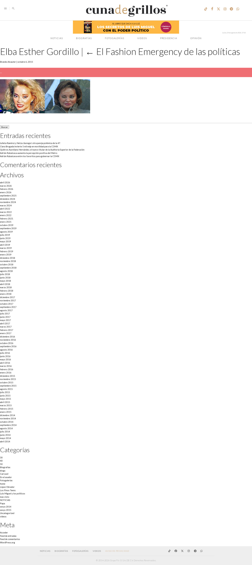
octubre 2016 (6, 343)
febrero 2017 (6, 330)
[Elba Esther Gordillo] (45, 112)
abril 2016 (5, 362)
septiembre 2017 (8, 307)
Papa (2, 503)
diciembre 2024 (7, 199)
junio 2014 (5, 435)
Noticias (57, 38)
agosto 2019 (6, 231)
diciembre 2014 (7, 415)
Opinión (196, 38)
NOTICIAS (5, 500)
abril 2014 (5, 441)
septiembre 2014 (8, 425)
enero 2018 (5, 294)
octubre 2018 (6, 264)
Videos (142, 38)
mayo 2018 (5, 280)
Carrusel (4, 473)
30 (1, 457)
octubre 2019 (6, 225)
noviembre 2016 (8, 339)
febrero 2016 (6, 369)
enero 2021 (5, 221)
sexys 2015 (5, 510)
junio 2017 (5, 317)
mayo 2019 (5, 241)
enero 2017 (5, 333)
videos (3, 516)
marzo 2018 (6, 287)
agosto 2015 (6, 389)
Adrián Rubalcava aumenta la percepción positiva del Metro (28, 153)
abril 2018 (5, 284)
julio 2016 (5, 353)
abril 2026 (5, 182)
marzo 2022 (6, 212)
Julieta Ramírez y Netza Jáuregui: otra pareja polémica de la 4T (30, 143)
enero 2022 (5, 215)
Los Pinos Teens (8, 490)
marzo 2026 (6, 185)
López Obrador (7, 487)
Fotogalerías (114, 38)
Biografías (84, 38)
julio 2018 (5, 274)
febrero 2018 (6, 290)
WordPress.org (7, 542)
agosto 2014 (6, 428)
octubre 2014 (6, 421)
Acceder (4, 532)
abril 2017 (5, 323)
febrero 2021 (6, 218)
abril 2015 (5, 402)
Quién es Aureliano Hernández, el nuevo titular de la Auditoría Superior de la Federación (42, 149)
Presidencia (168, 38)
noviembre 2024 (8, 202)
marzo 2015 (6, 405)
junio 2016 (5, 356)
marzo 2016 (6, 366)
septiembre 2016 (8, 346)
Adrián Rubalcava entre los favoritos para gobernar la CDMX (29, 156)
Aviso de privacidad (117, 551)
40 (1, 460)
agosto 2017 (6, 310)
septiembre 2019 (8, 228)
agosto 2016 (6, 349)
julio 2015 (5, 392)
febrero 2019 (6, 251)
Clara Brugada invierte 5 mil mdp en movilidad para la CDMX (29, 146)
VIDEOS (97, 551)
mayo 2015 (5, 398)
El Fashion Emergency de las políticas (162, 51)
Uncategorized (7, 513)
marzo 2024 (6, 205)
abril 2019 (5, 244)
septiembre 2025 (8, 195)
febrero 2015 (6, 408)
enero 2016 (5, 372)
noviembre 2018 (8, 261)
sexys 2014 (5, 506)
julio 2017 (5, 313)
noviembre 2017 (8, 300)
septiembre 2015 (8, 385)
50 (1, 464)
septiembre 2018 (8, 267)
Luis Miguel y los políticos (12, 493)
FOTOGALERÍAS (80, 551)
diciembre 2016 (7, 336)
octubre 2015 (6, 382)
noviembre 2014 (8, 418)
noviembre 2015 (8, 379)
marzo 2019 (6, 248)
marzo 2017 (6, 326)
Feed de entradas (8, 536)
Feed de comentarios (10, 539)
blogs (2, 470)
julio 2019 (5, 235)
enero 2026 (5, 192)
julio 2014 (5, 431)
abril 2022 (5, 208)
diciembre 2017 (7, 297)
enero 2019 (5, 254)
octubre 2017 (6, 303)
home (2, 483)
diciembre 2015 (7, 376)
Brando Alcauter (8, 61)
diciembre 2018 (7, 258)
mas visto (4, 497)
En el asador (6, 477)
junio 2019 (5, 238)
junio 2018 (5, 277)
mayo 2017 (5, 320)
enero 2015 (5, 412)
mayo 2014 (5, 438)
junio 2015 (5, 395)
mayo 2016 (5, 359)
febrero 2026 (6, 189)
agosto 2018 (6, 271)
